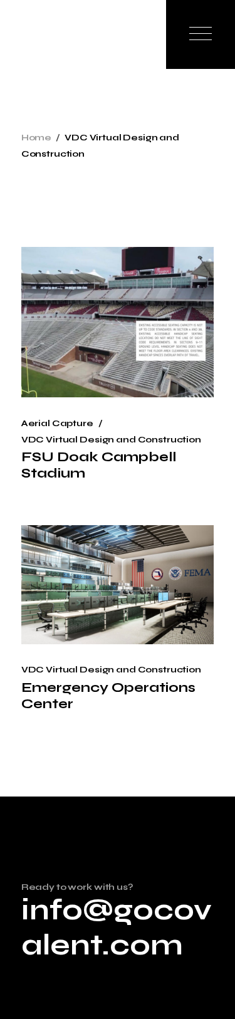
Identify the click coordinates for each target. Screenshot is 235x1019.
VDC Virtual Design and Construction (111, 439)
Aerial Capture (57, 423)
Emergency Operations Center (108, 695)
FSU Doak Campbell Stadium (98, 465)
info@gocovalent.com (116, 927)
